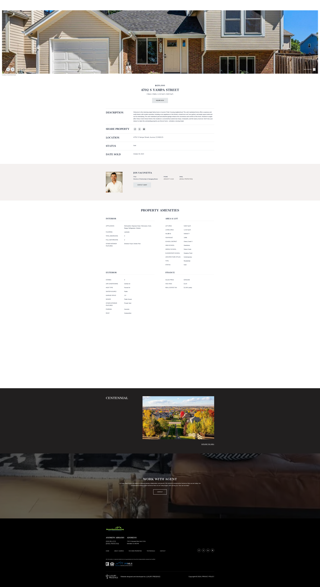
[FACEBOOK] (199, 550)
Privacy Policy (208, 577)
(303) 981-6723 (111, 541)
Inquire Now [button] (160, 100)
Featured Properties (135, 551)
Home (107, 551)
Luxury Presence (153, 577)
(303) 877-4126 (169, 179)
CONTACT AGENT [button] (142, 185)
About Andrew (119, 551)
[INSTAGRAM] (203, 550)
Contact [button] (160, 492)
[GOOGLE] (212, 550)
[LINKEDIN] (208, 550)
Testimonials (151, 551)
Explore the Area (207, 444)
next (12, 69)
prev (8, 69)
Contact (163, 551)
